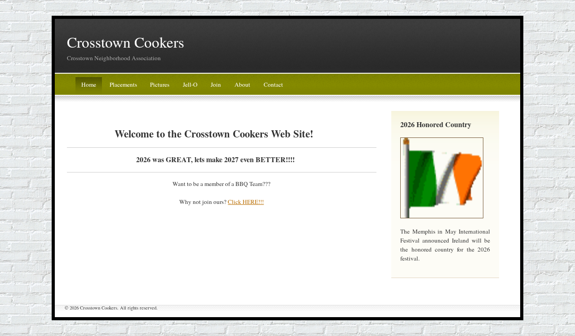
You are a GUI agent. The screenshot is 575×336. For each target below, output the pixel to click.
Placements (123, 84)
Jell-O (190, 84)
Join (216, 84)
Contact (273, 84)
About (242, 84)
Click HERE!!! (246, 202)
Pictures (159, 84)
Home (88, 84)
